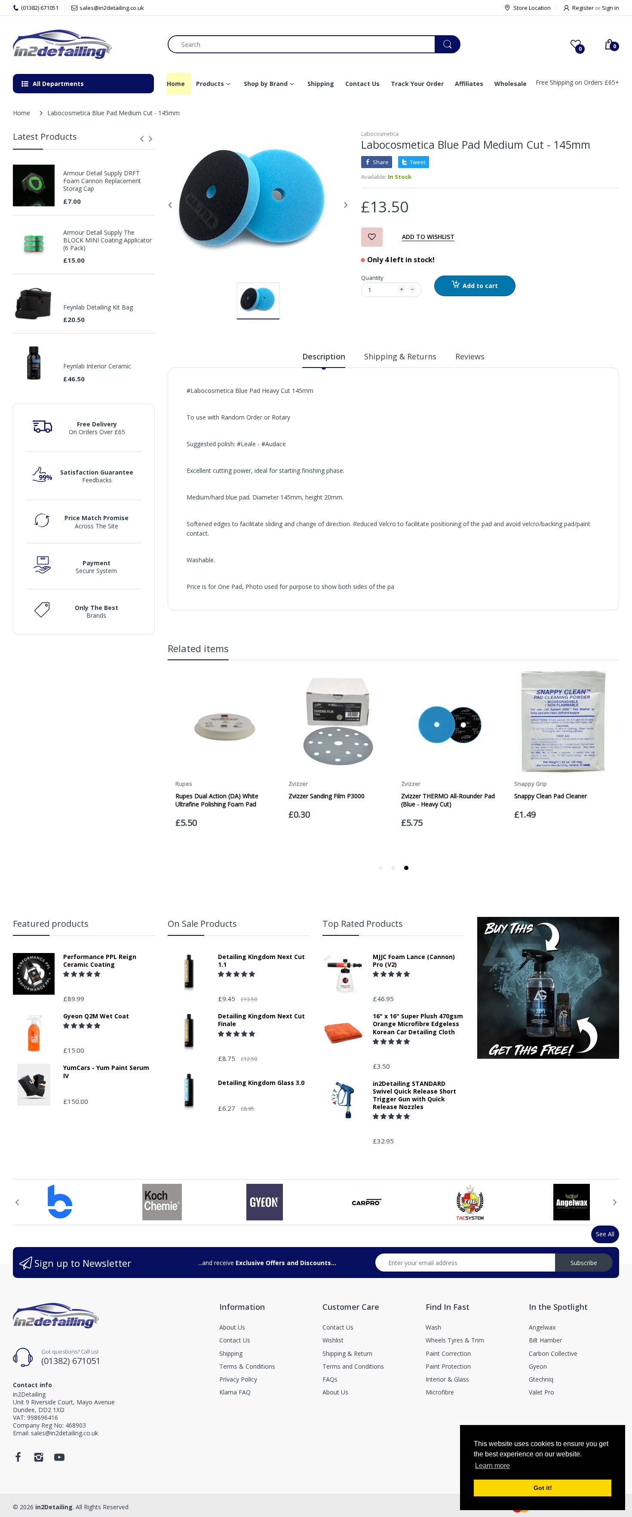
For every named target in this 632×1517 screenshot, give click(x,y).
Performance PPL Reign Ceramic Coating (99, 960)
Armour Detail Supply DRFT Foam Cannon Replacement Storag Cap (102, 181)
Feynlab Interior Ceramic (97, 366)
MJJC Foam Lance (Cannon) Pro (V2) (414, 960)
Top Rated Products (362, 923)
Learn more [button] (492, 1465)
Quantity (372, 278)
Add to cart (480, 286)
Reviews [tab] (470, 356)
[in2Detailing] (84, 44)
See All (605, 1234)
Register (583, 8)
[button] (82, 974)
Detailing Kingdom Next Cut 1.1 (261, 960)
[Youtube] (59, 1459)
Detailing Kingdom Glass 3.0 (261, 1083)
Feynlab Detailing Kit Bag (98, 307)
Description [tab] (323, 356)
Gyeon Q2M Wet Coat (96, 1016)
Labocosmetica (380, 134)
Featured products (51, 923)
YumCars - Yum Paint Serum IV (106, 1071)
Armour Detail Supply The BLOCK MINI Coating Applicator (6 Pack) (107, 240)
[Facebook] (18, 1459)
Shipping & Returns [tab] (400, 356)
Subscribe (584, 1263)
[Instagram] (39, 1459)
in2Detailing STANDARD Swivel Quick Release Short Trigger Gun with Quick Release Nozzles (414, 1095)
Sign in (610, 8)
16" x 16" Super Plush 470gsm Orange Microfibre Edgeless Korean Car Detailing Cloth (418, 1024)
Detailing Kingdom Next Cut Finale (261, 1020)
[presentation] (142, 138)
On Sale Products (202, 923)
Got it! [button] (543, 1487)
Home (21, 113)
